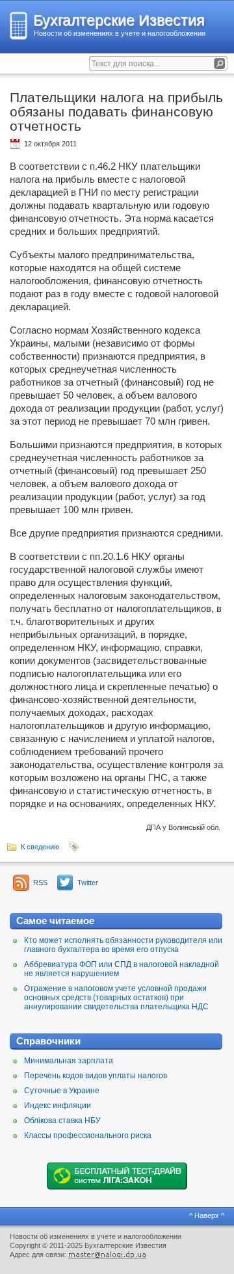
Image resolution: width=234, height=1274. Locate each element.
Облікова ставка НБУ (62, 1120)
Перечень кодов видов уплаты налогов (95, 1075)
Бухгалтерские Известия (118, 20)
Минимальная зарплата (68, 1060)
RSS (40, 882)
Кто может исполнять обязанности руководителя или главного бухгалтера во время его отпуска (123, 945)
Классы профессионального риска (87, 1135)
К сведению (40, 847)
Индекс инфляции (57, 1105)
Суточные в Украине (61, 1090)
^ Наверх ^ (206, 1215)
